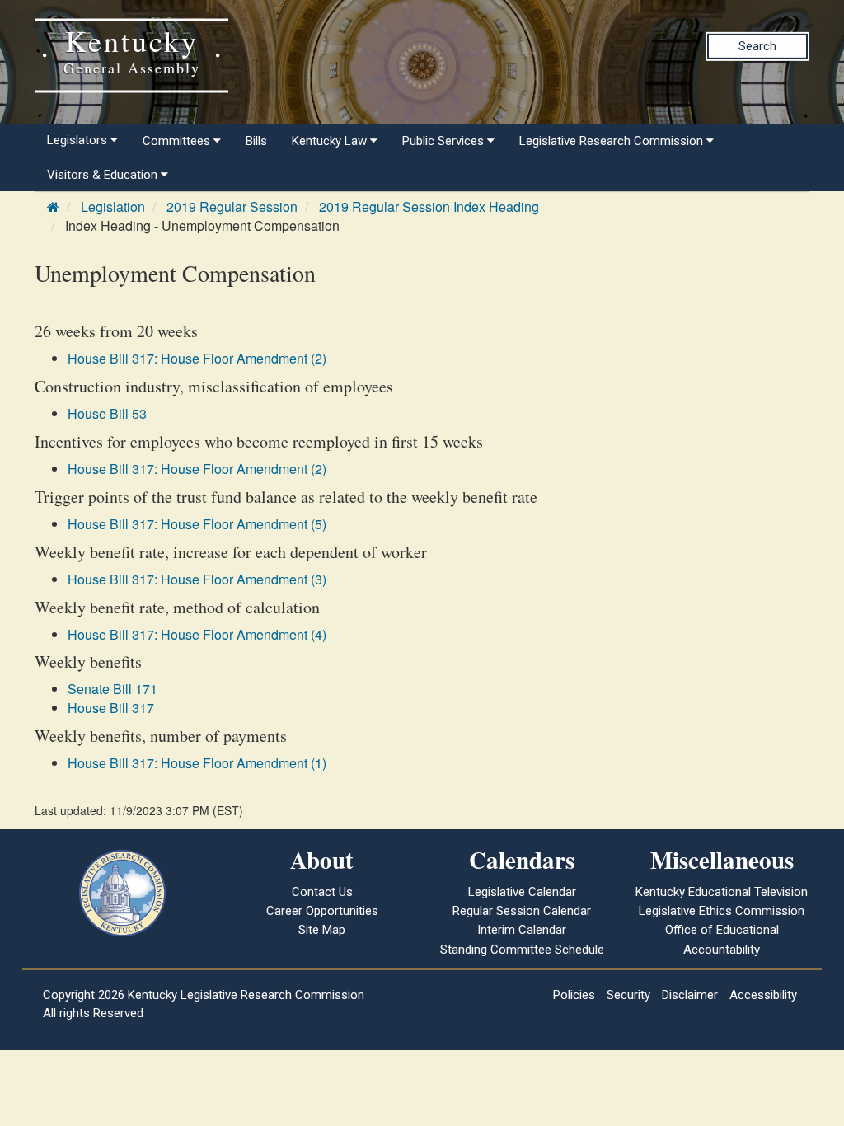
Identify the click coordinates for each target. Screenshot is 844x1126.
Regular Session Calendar (521, 910)
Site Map (321, 929)
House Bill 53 (107, 413)
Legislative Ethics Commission (721, 910)
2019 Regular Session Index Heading (429, 206)
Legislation (113, 206)
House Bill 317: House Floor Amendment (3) (197, 579)
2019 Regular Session (232, 206)
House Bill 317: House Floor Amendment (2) (197, 358)
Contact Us (322, 891)
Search (757, 46)
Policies (574, 995)
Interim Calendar (521, 929)
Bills (256, 141)
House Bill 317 (111, 707)
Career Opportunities (322, 910)
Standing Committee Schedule (522, 949)
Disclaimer (690, 995)
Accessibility (763, 995)
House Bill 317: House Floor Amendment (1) (197, 762)
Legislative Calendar (522, 891)
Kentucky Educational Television (721, 891)
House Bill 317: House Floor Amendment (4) (197, 634)
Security (628, 995)
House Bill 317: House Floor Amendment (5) (197, 523)
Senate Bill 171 (112, 688)
